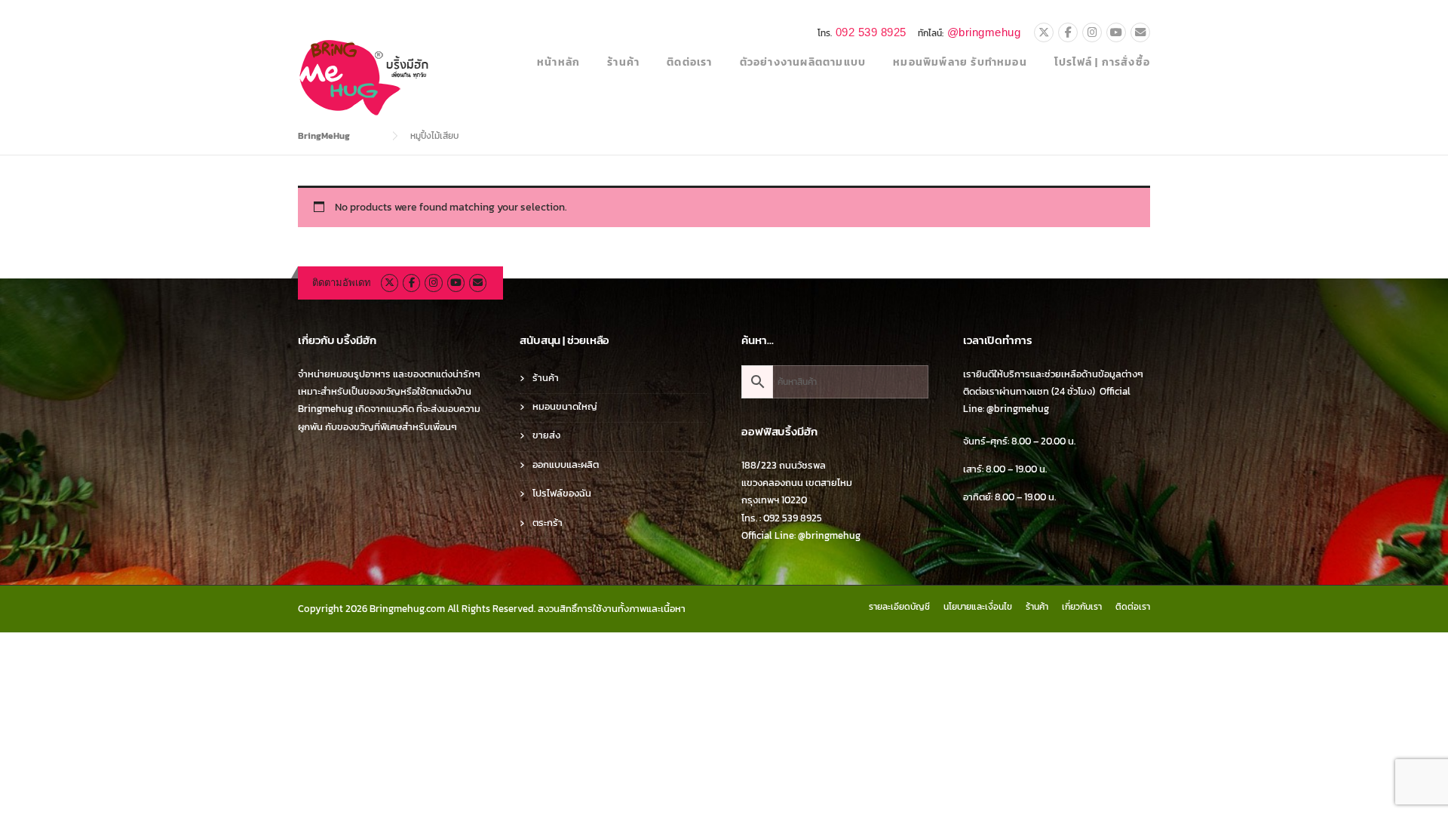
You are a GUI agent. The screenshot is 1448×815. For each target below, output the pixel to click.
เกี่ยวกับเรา (1082, 606)
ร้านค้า (623, 62)
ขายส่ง (546, 435)
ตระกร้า (547, 522)
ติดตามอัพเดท (341, 282)
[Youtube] (1116, 33)
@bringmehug (984, 32)
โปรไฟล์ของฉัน (561, 493)
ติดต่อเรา (689, 62)
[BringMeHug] (365, 77)
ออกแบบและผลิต (565, 464)
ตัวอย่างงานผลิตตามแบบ (803, 62)
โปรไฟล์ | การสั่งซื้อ (1102, 62)
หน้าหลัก (558, 62)
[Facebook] (1068, 33)
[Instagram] (1092, 33)
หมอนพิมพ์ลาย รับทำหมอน (960, 62)
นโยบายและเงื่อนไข (977, 606)
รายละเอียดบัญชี (899, 606)
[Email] (1140, 33)
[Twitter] (1044, 33)
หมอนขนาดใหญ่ (564, 406)
